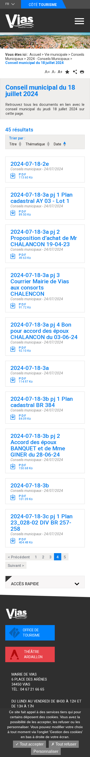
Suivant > (16, 565)
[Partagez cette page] (74, 72)
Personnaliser (46, 751)
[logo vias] (16, 614)
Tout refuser (65, 744)
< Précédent (19, 557)
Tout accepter (31, 744)
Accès (25, 584)
